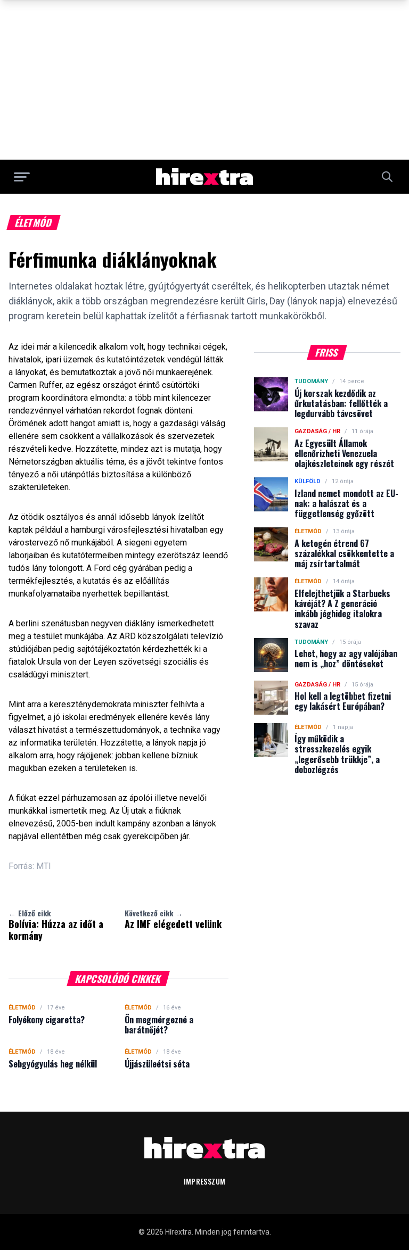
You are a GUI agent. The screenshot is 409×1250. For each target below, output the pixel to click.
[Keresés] (387, 176)
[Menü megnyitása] (22, 176)
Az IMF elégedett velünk (173, 919)
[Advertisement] (204, 79)
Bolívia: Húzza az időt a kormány (56, 924)
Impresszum (205, 1181)
